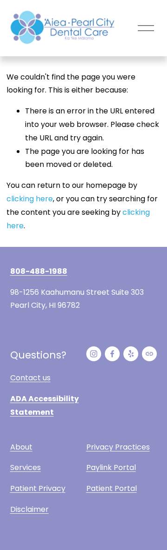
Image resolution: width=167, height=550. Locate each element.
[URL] (149, 353)
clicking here (29, 198)
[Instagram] (93, 353)
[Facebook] (112, 353)
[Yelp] (130, 353)
